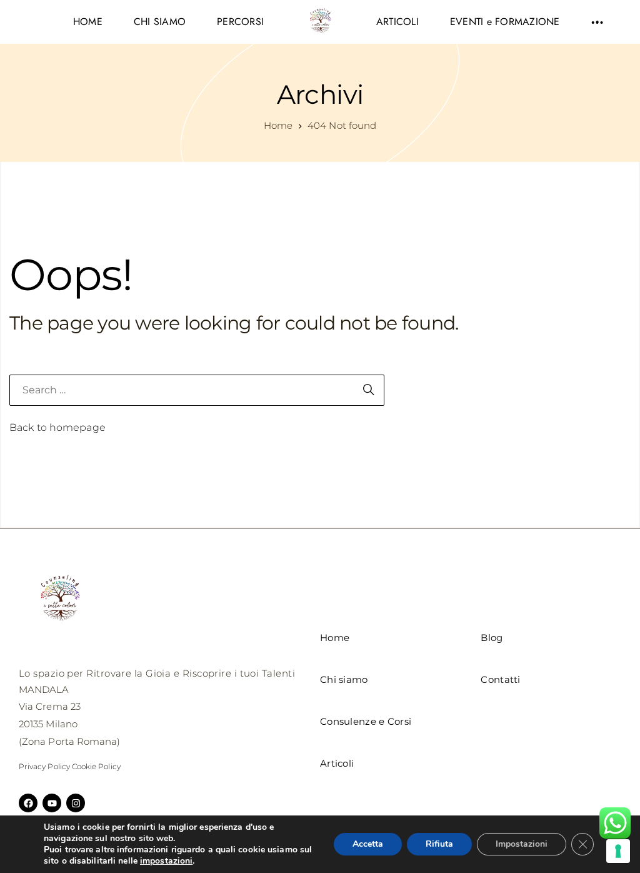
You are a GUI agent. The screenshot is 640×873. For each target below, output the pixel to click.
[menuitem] (88, 22)
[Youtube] (51, 803)
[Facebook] (28, 803)
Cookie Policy (96, 766)
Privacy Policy (44, 766)
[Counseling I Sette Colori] (320, 22)
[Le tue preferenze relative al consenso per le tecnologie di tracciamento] (618, 851)
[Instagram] (75, 803)
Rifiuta (439, 844)
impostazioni (166, 861)
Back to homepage (57, 427)
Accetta (367, 844)
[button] (597, 22)
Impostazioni (522, 844)
